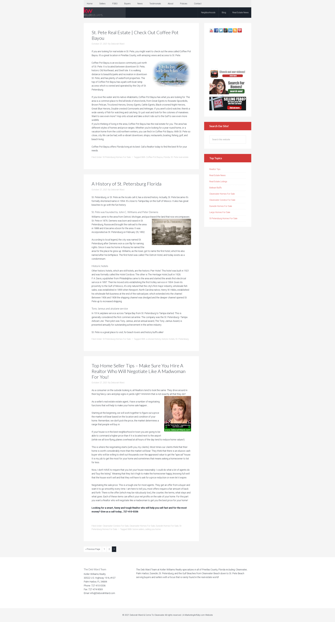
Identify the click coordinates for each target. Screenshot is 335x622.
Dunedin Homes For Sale (167, 526)
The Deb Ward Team (105, 12)
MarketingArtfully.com (195, 615)
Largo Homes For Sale (219, 212)
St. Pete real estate (179, 157)
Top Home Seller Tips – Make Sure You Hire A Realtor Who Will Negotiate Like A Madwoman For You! (138, 371)
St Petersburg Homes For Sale (117, 157)
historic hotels (168, 339)
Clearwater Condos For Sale (116, 526)
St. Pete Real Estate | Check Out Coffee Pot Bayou (135, 35)
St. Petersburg (182, 339)
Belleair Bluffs (215, 187)
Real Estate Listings (218, 181)
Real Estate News (217, 175)
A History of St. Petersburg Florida (126, 184)
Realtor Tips (214, 169)
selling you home (153, 529)
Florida (167, 157)
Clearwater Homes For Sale (142, 526)
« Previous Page (92, 549)
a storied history (153, 339)
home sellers (138, 529)
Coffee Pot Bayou (154, 157)
